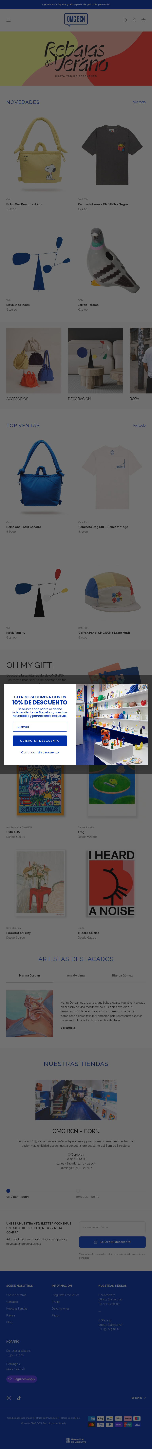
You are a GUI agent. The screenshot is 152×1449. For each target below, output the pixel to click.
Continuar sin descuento (40, 752)
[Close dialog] (144, 687)
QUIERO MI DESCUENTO (40, 741)
